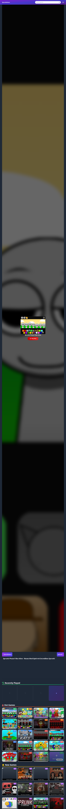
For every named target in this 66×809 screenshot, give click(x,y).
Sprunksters (6, 2)
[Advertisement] (33, 670)
